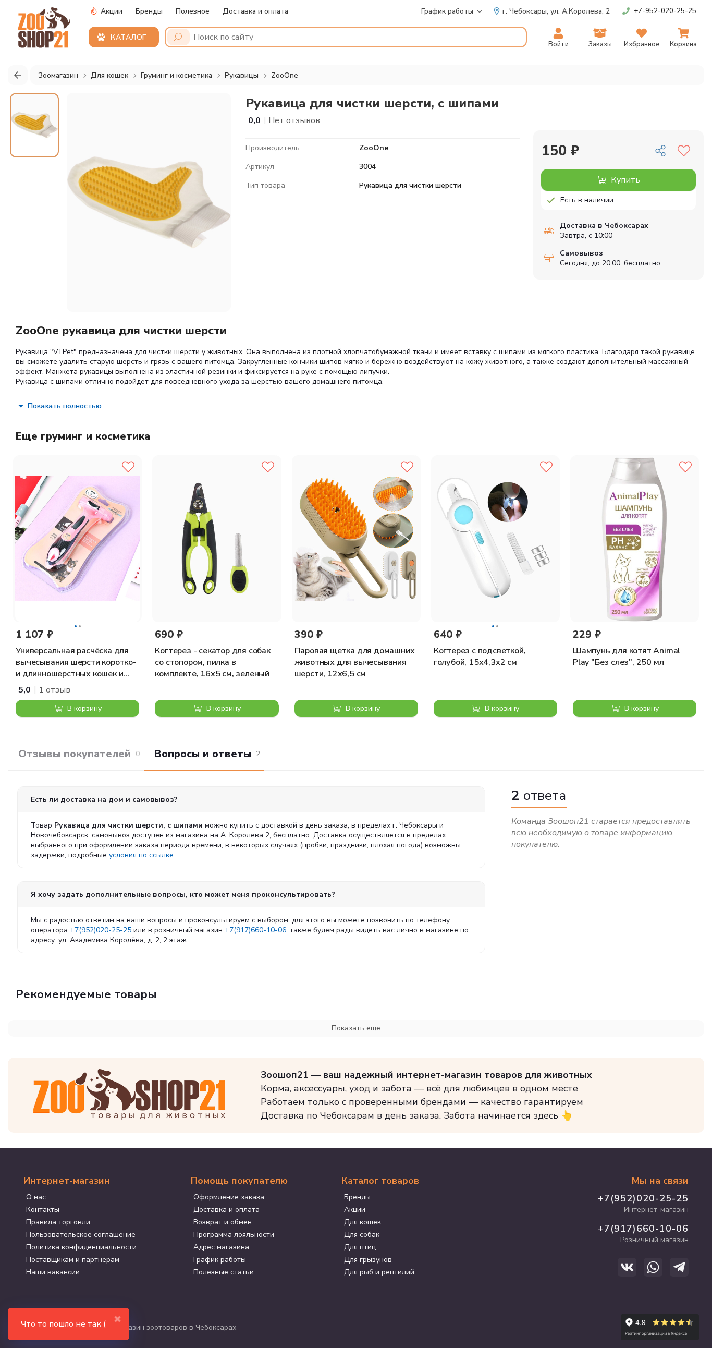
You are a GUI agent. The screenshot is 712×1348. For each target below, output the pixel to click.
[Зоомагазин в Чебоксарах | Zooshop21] (45, 24)
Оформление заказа (228, 1197)
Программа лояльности (233, 1235)
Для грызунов (368, 1260)
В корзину (83, 708)
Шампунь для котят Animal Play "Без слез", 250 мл (626, 656)
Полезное (193, 11)
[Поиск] (178, 37)
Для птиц (360, 1247)
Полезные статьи (223, 1272)
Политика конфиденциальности (81, 1247)
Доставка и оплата (255, 11)
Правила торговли (58, 1222)
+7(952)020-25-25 (100, 930)
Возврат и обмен (222, 1222)
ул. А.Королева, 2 (556, 11)
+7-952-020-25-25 (665, 11)
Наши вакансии (53, 1272)
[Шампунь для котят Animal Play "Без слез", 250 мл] (634, 538)
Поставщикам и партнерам (72, 1260)
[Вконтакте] (627, 1267)
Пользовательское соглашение (81, 1235)
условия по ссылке (141, 855)
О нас (36, 1197)
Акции (110, 11)
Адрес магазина (221, 1247)
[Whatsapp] (653, 1267)
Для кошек (362, 1222)
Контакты (42, 1210)
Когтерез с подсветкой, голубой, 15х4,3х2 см (480, 656)
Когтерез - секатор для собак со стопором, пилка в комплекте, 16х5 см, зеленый (212, 662)
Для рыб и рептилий (379, 1272)
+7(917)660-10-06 (255, 930)
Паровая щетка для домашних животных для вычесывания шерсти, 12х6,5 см (354, 662)
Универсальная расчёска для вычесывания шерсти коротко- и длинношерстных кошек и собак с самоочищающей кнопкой (76, 662)
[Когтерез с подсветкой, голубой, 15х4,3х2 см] (495, 538)
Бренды (149, 11)
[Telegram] (679, 1267)
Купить (624, 180)
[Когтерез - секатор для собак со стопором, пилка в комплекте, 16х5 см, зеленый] (216, 538)
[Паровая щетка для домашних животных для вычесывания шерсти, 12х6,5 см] (356, 538)
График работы (447, 11)
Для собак (361, 1235)
